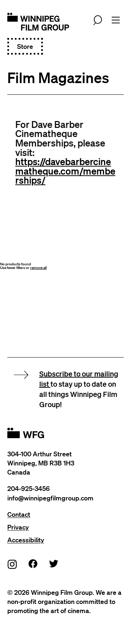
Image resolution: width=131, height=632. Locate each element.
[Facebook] (33, 563)
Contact (18, 514)
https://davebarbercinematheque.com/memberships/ (65, 170)
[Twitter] (54, 563)
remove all (38, 267)
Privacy (18, 527)
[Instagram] (12, 564)
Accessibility (25, 540)
